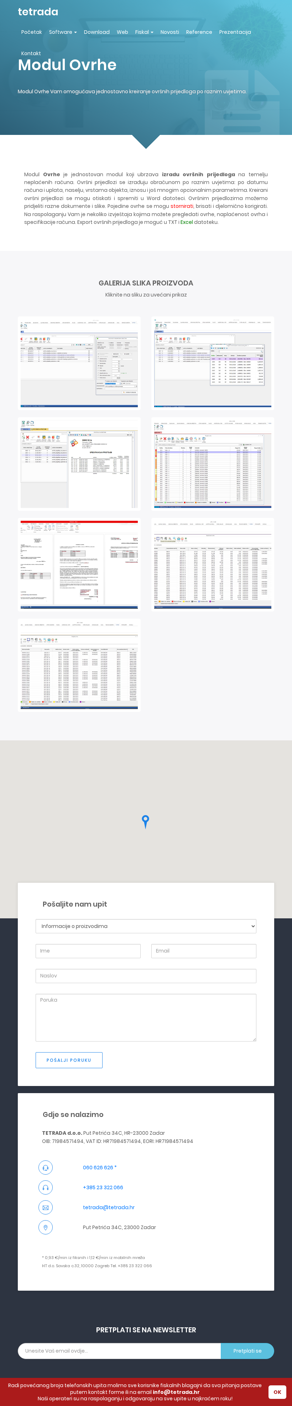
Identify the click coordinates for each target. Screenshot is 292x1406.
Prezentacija (235, 32)
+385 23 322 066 (103, 1187)
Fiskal (142, 32)
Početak (31, 32)
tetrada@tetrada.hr (109, 1207)
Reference (199, 32)
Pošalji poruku (69, 1060)
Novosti (170, 32)
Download (97, 32)
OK (277, 1392)
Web (122, 32)
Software (60, 32)
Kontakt (31, 53)
